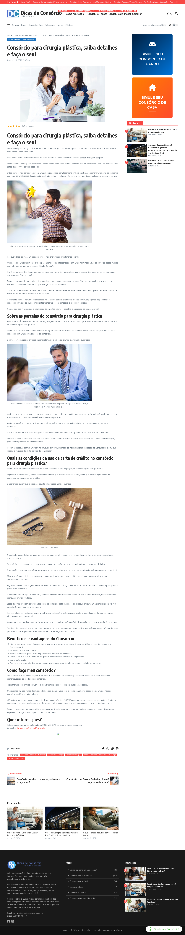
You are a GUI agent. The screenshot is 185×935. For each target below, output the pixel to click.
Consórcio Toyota (97, 13)
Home (9, 35)
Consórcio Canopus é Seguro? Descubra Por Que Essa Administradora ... (61, 834)
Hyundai (60, 25)
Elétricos (69, 25)
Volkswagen (50, 25)
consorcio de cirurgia (38, 755)
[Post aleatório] (170, 25)
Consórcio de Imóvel (119, 13)
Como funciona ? (75, 13)
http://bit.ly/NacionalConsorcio (31, 728)
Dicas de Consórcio (41, 12)
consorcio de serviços (56, 755)
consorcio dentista (90, 755)
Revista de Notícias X (114, 930)
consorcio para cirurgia (107, 755)
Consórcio (24, 755)
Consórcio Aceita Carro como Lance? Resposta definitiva (22, 834)
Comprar (137, 13)
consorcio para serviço (16, 758)
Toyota (23, 25)
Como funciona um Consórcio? (26, 35)
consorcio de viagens (73, 755)
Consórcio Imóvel (35, 25)
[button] (164, 929)
